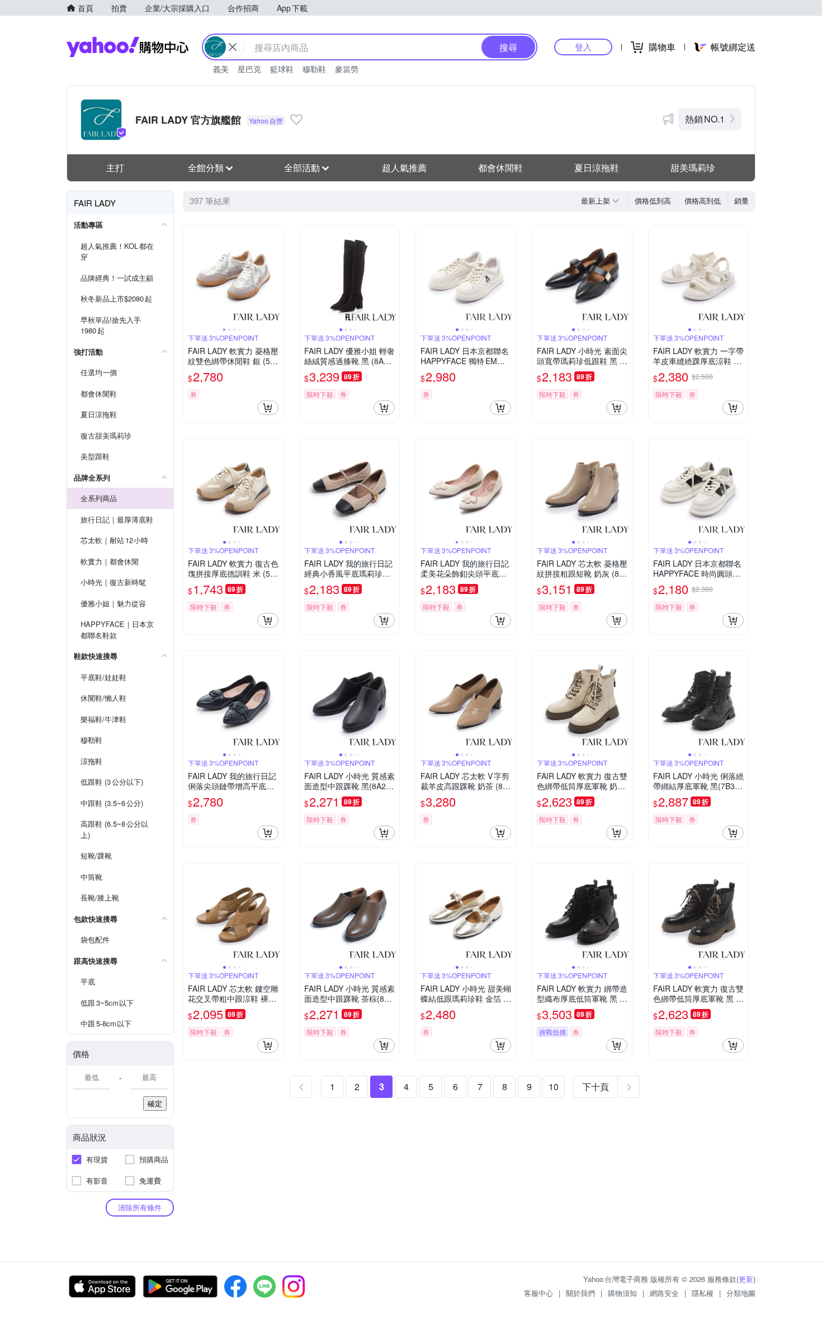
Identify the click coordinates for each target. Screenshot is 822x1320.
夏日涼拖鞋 (596, 167)
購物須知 (622, 1293)
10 (554, 1086)
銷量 (741, 200)
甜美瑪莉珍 (692, 167)
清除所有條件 (140, 1207)
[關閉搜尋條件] (232, 47)
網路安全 (664, 1293)
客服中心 (538, 1293)
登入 (583, 47)
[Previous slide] (190, 276)
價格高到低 (702, 200)
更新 (746, 1279)
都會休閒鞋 (500, 167)
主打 (115, 167)
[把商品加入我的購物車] (267, 407)
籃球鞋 (282, 69)
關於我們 (580, 1293)
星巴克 (249, 69)
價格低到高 (653, 200)
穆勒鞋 (314, 69)
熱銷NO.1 (705, 118)
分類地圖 (740, 1293)
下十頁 (595, 1086)
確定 (155, 1103)
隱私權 (703, 1293)
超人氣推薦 (404, 167)
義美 (221, 69)
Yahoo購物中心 (127, 47)
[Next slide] (275, 276)
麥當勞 (346, 69)
